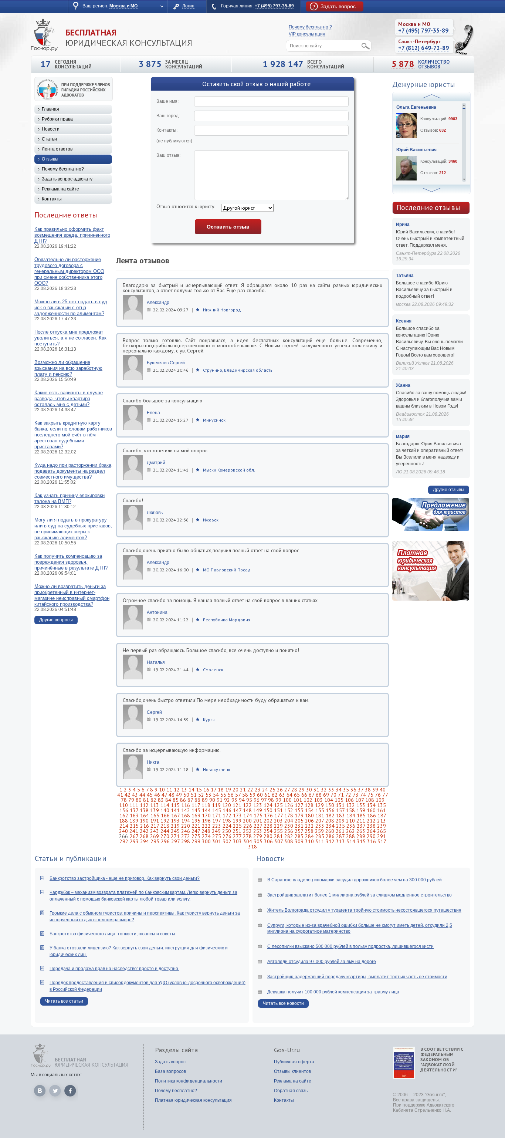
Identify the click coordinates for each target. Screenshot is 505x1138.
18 (221, 789)
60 (260, 794)
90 (212, 800)
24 (265, 789)
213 (381, 820)
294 (144, 841)
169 (196, 815)
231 (299, 826)
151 (278, 810)
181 (319, 815)
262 (350, 831)
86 (183, 800)
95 (249, 800)
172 (227, 815)
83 (161, 800)
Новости (51, 129)
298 (185, 841)
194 (185, 820)
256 (288, 831)
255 (278, 831)
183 (340, 815)
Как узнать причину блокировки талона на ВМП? (69, 498)
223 (216, 826)
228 (268, 826)
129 (319, 805)
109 (380, 800)
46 (157, 794)
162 (123, 815)
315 (361, 841)
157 (340, 810)
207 (319, 820)
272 (185, 836)
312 (330, 841)
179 (299, 815)
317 (381, 841)
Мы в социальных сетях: (56, 1074)
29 (302, 789)
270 (164, 836)
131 (340, 805)
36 (353, 789)
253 (257, 831)
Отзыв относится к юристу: (185, 206)
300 (206, 841)
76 (378, 794)
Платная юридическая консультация (193, 1100)
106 (349, 800)
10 (162, 789)
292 (123, 841)
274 (206, 836)
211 (360, 820)
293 (134, 841)
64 (289, 794)
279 (257, 836)
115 (175, 805)
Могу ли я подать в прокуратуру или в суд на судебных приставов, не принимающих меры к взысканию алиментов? (73, 528)
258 (309, 831)
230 (288, 826)
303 (237, 841)
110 (123, 805)
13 (184, 789)
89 (205, 800)
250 (226, 831)
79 (131, 800)
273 (196, 836)
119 (216, 805)
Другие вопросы (56, 619)
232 (309, 826)
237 (361, 826)
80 (139, 800)
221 (196, 826)
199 (237, 820)
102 (308, 800)
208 (329, 820)
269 (154, 836)
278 (247, 836)
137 (134, 810)
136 (123, 810)
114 (164, 805)
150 (268, 810)
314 (350, 841)
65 (297, 794)
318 (252, 846)
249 (216, 831)
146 (227, 810)
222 (206, 826)
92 (227, 800)
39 (375, 789)
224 (227, 826)
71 (341, 794)
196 (206, 820)
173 (237, 815)
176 (268, 815)
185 (361, 815)
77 (385, 794)
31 (316, 789)
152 (288, 810)
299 (196, 841)
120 (226, 805)
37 (360, 789)
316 (371, 841)
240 (123, 831)
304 (247, 841)
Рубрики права (57, 119)
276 (227, 836)
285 (319, 836)
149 (257, 810)
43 (135, 794)
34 (339, 789)
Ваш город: (168, 115)
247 (196, 831)
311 (319, 841)
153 (299, 810)
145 (216, 810)
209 (340, 820)
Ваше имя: (167, 101)
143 (196, 810)
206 (309, 820)
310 (309, 841)
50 (186, 794)
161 (381, 810)
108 (369, 800)
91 (220, 800)
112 (144, 805)
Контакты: (174, 135)
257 (299, 831)
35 (346, 789)
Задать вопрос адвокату (67, 179)
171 (216, 815)
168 (185, 815)
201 (257, 820)
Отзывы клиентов (292, 1071)
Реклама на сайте (60, 189)
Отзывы (50, 159)
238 (371, 826)
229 (278, 826)
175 (258, 815)
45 (150, 794)
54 (216, 794)
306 (268, 841)
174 (247, 815)
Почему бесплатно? (63, 169)
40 (383, 789)
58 (245, 794)
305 (258, 841)
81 (146, 800)
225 (237, 826)
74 (363, 794)
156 (330, 810)
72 (348, 794)
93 (234, 800)
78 (124, 800)
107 (359, 800)
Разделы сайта (176, 1050)
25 (272, 789)
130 (329, 805)
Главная (50, 109)
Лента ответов (57, 149)
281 (278, 836)
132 (350, 805)
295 (154, 841)
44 (142, 794)
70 (333, 794)
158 (350, 810)
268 (144, 836)
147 (237, 810)
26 (280, 789)
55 (223, 794)
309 (299, 841)
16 (206, 789)
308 (288, 841)
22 (250, 789)
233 (319, 826)
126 (288, 805)
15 (199, 789)
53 (208, 794)
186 (371, 815)
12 (177, 789)
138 (144, 810)
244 (164, 831)
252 (247, 831)
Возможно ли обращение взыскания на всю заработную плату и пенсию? (68, 368)
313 (340, 841)
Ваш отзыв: (168, 155)
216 (144, 826)
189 (133, 820)
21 (243, 789)
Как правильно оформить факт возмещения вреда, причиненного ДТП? (72, 235)
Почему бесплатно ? (310, 27)
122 (247, 805)
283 (299, 836)
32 (324, 789)
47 (164, 794)
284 (309, 836)
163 (134, 815)
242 (144, 831)
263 (360, 831)
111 (133, 805)
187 (381, 815)
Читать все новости (283, 1003)
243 (154, 831)
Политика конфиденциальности (188, 1081)
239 (381, 826)
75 (370, 794)
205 (299, 820)
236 (350, 826)
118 (205, 805)
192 (164, 820)
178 (288, 815)
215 (134, 826)
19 (228, 789)
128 (309, 805)
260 (329, 831)
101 (297, 800)
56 (231, 794)
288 (350, 836)
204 (288, 820)
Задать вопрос (170, 1061)
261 (340, 831)
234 (330, 826)
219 (175, 826)
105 (339, 800)
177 (278, 815)
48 (171, 794)
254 (268, 831)
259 (319, 831)
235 (340, 826)
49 (179, 794)
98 (271, 800)
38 (368, 789)
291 (381, 836)
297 (175, 841)
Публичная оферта (294, 1061)
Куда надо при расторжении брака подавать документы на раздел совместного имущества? (72, 471)
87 (190, 800)
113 (154, 805)
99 (278, 800)
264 (371, 831)
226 (247, 826)
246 (185, 831)
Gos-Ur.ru (287, 1050)
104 (328, 800)
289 (360, 836)
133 (360, 805)
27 (287, 789)
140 (164, 810)
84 (168, 800)
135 (381, 805)
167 (175, 815)
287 (340, 836)
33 (331, 789)
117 (196, 805)
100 (287, 800)
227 (258, 826)
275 (216, 836)
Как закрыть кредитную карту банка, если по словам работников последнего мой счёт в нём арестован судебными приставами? (73, 434)
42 (128, 794)
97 (264, 800)
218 (164, 826)
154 (309, 810)
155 (319, 810)
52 (201, 794)
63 (282, 794)
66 (304, 794)
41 (120, 794)
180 (309, 815)
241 (133, 831)
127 (299, 805)
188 (123, 820)
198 (226, 820)
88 (197, 800)
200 (247, 820)
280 (268, 836)
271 (175, 836)
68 (319, 794)
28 (294, 789)
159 (360, 810)
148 (247, 810)
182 (330, 815)
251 (237, 831)
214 (123, 826)
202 (268, 820)
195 (196, 820)
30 (309, 789)
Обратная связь (291, 1090)
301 (216, 841)
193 (175, 820)
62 (275, 794)
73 (356, 794)
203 (278, 820)
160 (371, 810)
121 (237, 805)
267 (134, 836)
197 (216, 820)
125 (278, 805)
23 (258, 789)
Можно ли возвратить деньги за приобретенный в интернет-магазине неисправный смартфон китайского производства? (71, 595)
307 (278, 841)
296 (165, 841)
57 (238, 794)
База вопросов (170, 1071)
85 (176, 800)
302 (227, 841)
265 (381, 831)
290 (371, 836)
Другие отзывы (448, 489)
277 (237, 836)
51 (194, 794)
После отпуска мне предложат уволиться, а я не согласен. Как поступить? (70, 338)
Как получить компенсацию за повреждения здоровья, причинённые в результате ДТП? (71, 562)
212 (371, 820)
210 (350, 820)
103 (318, 800)
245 (175, 831)
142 (185, 810)
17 (213, 789)
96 (257, 800)
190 (144, 820)
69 (326, 794)
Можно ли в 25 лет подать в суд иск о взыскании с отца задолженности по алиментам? (70, 307)
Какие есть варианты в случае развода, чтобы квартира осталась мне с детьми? (68, 398)
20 (235, 789)
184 (350, 815)
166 (165, 815)
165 (154, 815)
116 (185, 805)
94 (242, 800)
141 (175, 810)
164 (144, 815)
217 (154, 826)
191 (154, 820)
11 (169, 789)
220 (185, 826)
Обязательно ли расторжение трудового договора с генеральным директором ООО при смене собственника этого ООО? (69, 271)
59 (252, 794)
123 (257, 805)
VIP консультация (307, 34)
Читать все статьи (64, 1001)
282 (288, 836)
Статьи (49, 139)
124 (268, 805)
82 (153, 800)
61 (267, 794)
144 (206, 810)
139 (154, 810)
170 (206, 815)
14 (191, 789)
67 (311, 794)
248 (205, 831)
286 (330, 836)
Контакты (52, 199)
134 (371, 805)
